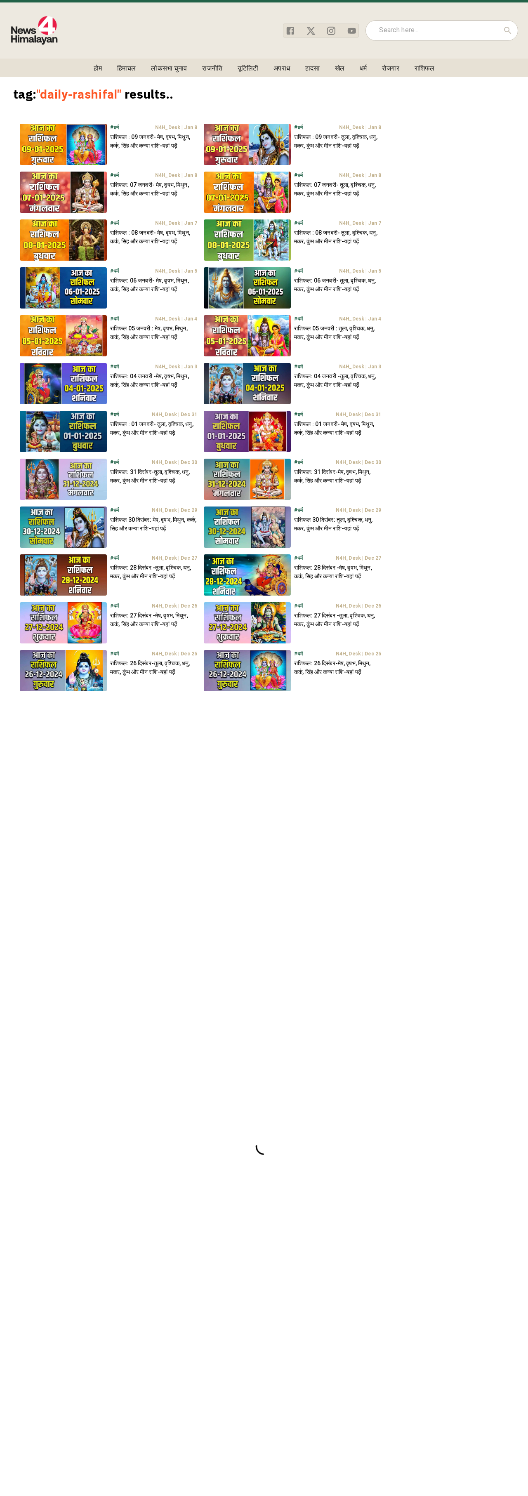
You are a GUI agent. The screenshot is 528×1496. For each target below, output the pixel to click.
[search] (508, 30)
